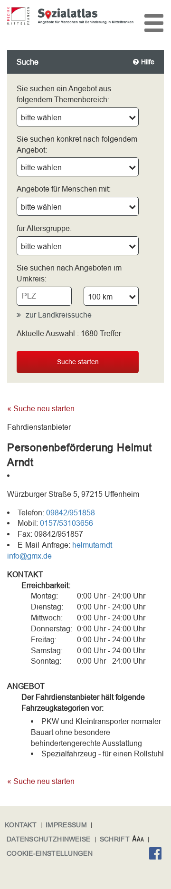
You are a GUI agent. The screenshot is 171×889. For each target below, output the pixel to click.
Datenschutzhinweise (49, 839)
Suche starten (78, 362)
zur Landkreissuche (59, 314)
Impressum (66, 825)
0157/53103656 (66, 523)
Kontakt (21, 825)
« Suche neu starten (41, 408)
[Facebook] (157, 854)
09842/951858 (70, 512)
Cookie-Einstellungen (50, 853)
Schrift (115, 839)
